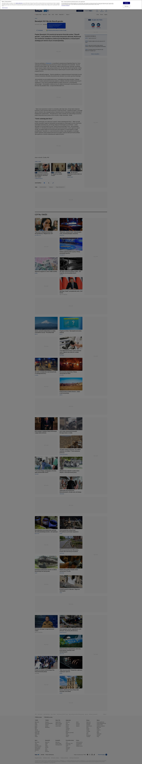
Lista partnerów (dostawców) (65, 5)
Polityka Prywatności (5, 7)
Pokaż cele (126, 6)
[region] (71, 4)
